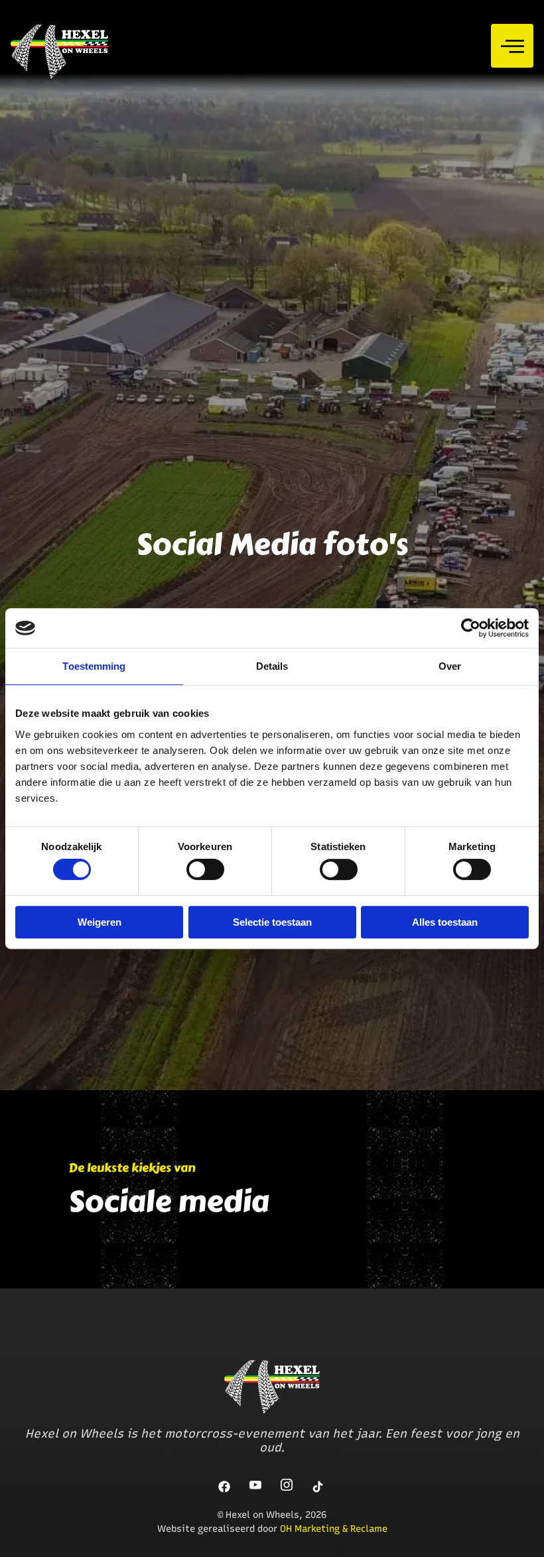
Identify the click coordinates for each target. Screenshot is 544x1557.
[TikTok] (318, 1486)
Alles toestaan (445, 922)
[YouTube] (256, 1486)
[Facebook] (225, 1486)
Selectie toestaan (272, 922)
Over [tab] (450, 666)
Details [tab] (272, 666)
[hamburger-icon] (512, 46)
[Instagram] (287, 1486)
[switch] (205, 869)
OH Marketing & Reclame (333, 1528)
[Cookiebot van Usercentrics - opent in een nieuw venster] (471, 628)
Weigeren (99, 922)
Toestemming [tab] (93, 666)
